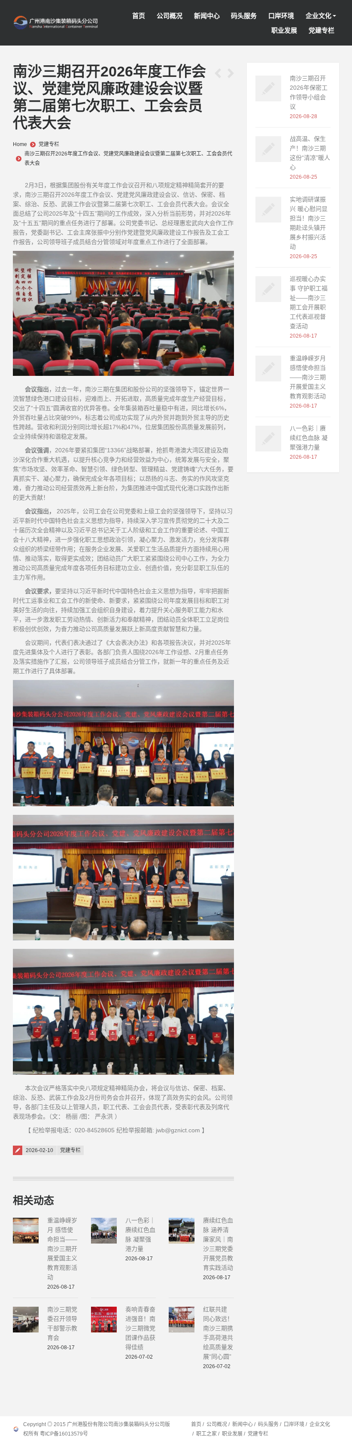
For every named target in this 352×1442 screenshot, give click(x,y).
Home (20, 144)
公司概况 (216, 1424)
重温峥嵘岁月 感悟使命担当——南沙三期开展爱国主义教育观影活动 (62, 1248)
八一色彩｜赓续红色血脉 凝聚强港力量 (309, 438)
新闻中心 (242, 1424)
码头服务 (268, 1424)
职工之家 (206, 1434)
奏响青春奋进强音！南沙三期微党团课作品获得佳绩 (140, 1328)
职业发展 (232, 1434)
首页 (196, 1424)
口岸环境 (294, 1424)
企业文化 (320, 1424)
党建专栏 (49, 144)
